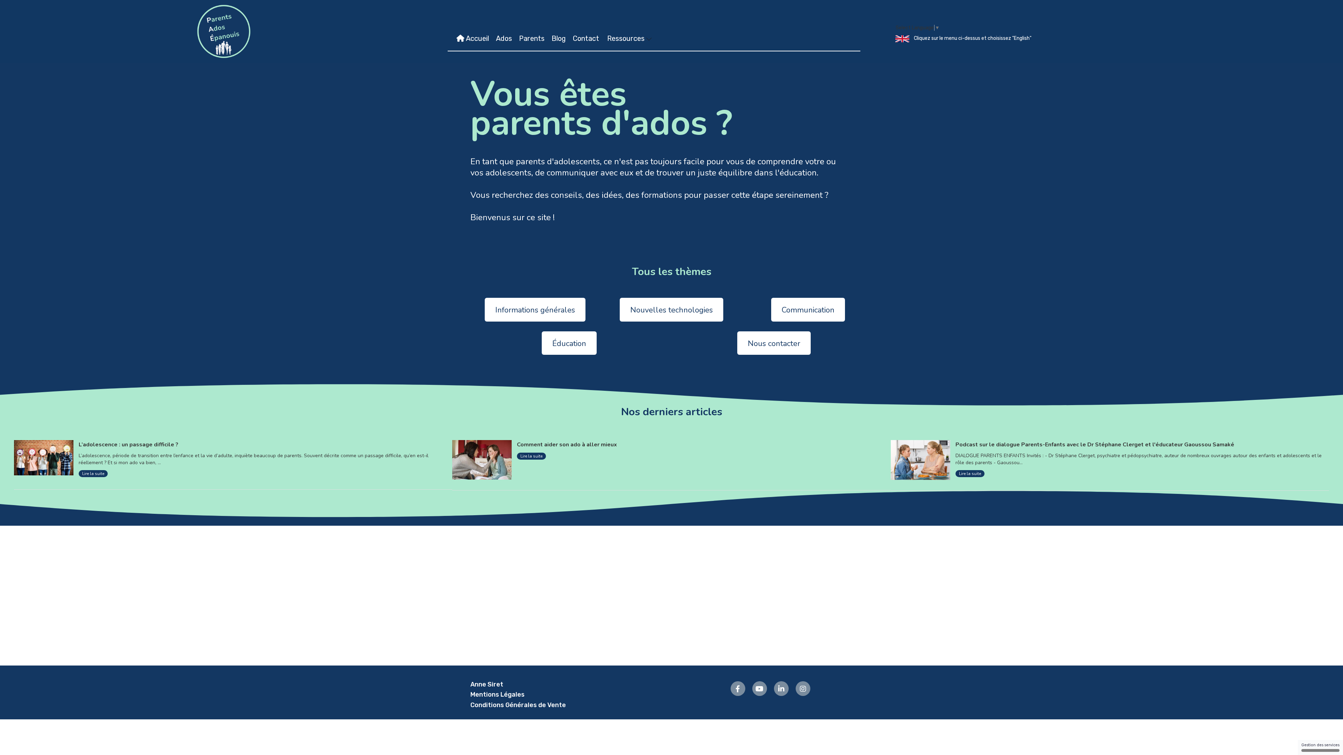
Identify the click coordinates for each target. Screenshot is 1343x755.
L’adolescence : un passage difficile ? (128, 444)
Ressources (626, 38)
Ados (504, 38)
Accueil (476, 38)
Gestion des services (1320, 745)
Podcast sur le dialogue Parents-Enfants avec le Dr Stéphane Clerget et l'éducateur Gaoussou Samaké (1094, 444)
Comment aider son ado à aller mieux (567, 444)
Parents (532, 38)
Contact (586, 38)
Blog (559, 38)
